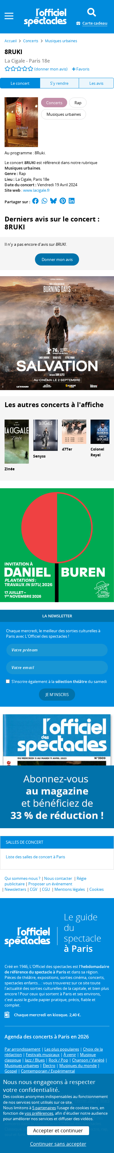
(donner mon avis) (50, 69)
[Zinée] (17, 441)
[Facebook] (35, 201)
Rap (22, 173)
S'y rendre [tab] (59, 83)
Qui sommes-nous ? (22, 878)
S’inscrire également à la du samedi (59, 681)
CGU (46, 889)
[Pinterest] (63, 201)
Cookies (96, 889)
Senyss (39, 456)
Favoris (82, 69)
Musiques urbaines (22, 168)
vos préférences (39, 1113)
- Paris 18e (27, 60)
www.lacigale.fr (36, 190)
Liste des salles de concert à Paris (35, 857)
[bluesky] (53, 201)
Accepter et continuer (58, 1130)
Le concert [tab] (20, 83)
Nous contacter (58, 878)
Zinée (10, 469)
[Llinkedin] (71, 201)
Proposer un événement (50, 884)
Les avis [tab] (96, 83)
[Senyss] (45, 435)
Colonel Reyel (97, 452)
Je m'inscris (57, 694)
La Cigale (23, 179)
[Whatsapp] (44, 201)
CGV (33, 889)
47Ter (67, 449)
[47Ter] (74, 431)
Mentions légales (69, 889)
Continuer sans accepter (58, 1144)
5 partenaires (44, 1107)
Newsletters (15, 889)
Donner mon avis (57, 259)
